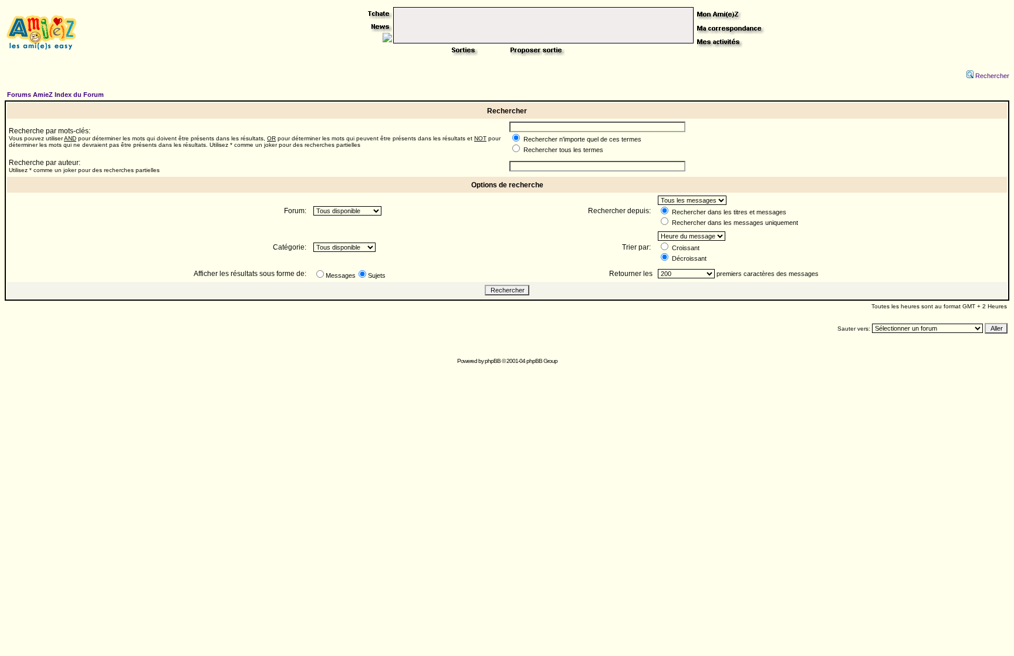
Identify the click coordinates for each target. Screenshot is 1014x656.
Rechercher (992, 75)
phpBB (493, 361)
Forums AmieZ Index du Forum (55, 94)
